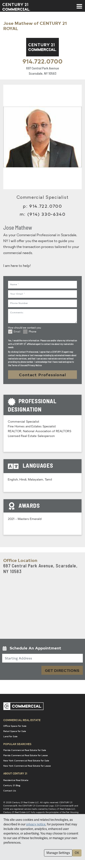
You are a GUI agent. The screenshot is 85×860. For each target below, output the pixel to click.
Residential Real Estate (15, 780)
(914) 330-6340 (46, 214)
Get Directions (62, 670)
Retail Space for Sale (14, 731)
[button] (42, 649)
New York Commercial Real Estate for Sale (26, 760)
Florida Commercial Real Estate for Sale (24, 750)
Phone (32, 332)
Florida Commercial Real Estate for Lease (25, 755)
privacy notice (36, 824)
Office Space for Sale (14, 725)
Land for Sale (10, 736)
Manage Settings (58, 853)
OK (77, 853)
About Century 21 (15, 773)
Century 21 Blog (11, 785)
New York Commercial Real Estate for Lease (27, 765)
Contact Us (9, 790)
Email (17, 332)
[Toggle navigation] (79, 4)
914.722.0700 (42, 61)
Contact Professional (42, 374)
